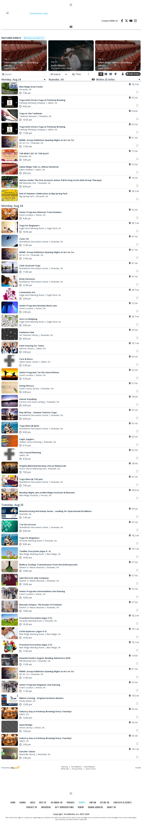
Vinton (92, 802)
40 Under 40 (57, 802)
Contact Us (31, 807)
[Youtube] (131, 20)
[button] (71, 26)
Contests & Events (122, 802)
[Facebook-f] (122, 20)
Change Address (95, 807)
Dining (23, 802)
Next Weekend (89, 767)
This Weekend (76, 767)
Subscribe (46, 807)
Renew (81, 807)
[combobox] (58, 74)
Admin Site (65, 769)
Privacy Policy (77, 769)
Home (13, 802)
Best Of (42, 802)
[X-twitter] (126, 20)
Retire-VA (104, 802)
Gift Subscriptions (64, 807)
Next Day (64, 767)
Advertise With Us (35, 38)
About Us (111, 807)
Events (82, 802)
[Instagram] (135, 20)
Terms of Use (90, 769)
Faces (32, 802)
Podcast (71, 802)
